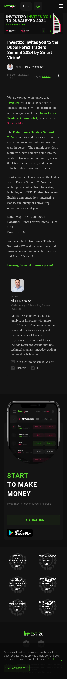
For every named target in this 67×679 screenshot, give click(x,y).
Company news (49, 76)
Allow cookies (16, 668)
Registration (33, 520)
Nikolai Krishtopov (33, 66)
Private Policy (55, 659)
